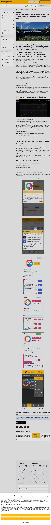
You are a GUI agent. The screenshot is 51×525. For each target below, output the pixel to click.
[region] (25, 509)
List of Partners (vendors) (5, 511)
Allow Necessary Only (25, 518)
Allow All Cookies (25, 515)
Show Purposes (25, 522)
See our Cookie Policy (7, 502)
